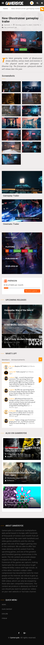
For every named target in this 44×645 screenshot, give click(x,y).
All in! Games (10, 261)
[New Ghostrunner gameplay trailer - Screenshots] (11, 86)
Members (6, 360)
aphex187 (12, 372)
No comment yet (10, 27)
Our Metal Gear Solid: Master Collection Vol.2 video (18, 449)
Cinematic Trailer (11, 224)
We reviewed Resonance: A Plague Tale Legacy (20, 474)
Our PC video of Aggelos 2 (17, 499)
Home (5, 8)
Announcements (18, 360)
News (4, 605)
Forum (4, 618)
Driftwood (12, 411)
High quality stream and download (27, 190)
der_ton (11, 366)
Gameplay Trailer (11, 196)
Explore (5, 614)
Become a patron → (32, 291)
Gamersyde (14, 637)
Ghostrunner (37, 58)
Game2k (7, 25)
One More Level (11, 269)
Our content (7, 609)
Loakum (12, 377)
